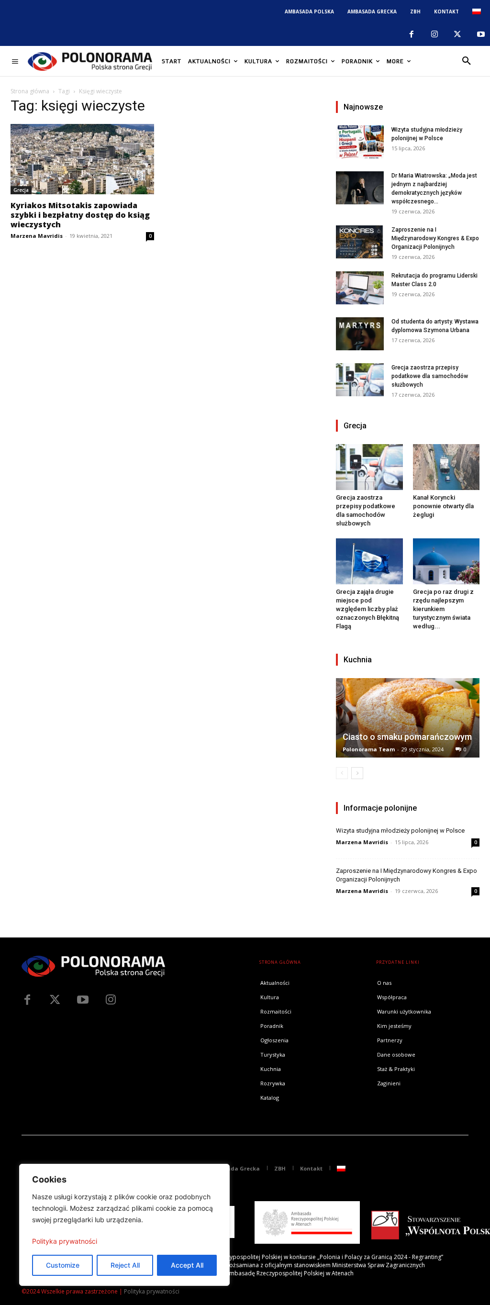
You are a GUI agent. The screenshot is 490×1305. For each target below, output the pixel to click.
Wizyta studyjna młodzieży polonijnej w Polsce (400, 830)
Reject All (125, 1265)
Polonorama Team (369, 749)
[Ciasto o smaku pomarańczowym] (407, 718)
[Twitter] (55, 1000)
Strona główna (30, 91)
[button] (466, 61)
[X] (457, 34)
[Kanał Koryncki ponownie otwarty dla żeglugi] (446, 467)
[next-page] (357, 773)
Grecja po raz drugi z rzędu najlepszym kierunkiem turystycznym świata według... (443, 609)
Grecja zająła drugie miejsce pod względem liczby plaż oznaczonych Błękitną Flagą (367, 609)
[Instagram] (434, 34)
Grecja (21, 190)
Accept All (187, 1265)
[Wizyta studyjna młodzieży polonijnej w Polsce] (360, 141)
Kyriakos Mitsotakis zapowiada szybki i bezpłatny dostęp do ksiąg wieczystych (80, 215)
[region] (124, 1225)
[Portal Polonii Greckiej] (90, 61)
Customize (62, 1265)
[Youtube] (481, 34)
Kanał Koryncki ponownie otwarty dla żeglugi (443, 506)
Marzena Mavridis (37, 235)
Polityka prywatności (64, 1241)
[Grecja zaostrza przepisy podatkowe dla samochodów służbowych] (360, 379)
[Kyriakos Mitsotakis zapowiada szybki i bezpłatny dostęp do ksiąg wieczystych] (82, 159)
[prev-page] (342, 773)
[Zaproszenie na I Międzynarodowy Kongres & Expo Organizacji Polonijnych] (360, 241)
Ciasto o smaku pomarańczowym (407, 737)
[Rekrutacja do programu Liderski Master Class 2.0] (360, 287)
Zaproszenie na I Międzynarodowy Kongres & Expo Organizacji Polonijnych (435, 238)
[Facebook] (411, 34)
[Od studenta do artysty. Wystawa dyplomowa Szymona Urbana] (360, 333)
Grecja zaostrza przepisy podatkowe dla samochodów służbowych (429, 376)
